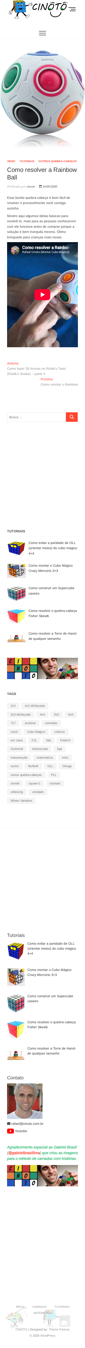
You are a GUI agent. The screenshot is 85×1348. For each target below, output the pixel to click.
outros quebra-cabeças (57, 161)
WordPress (47, 1335)
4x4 (42, 714)
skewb (15, 783)
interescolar (40, 749)
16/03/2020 (49, 186)
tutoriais (55, 783)
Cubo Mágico (36, 732)
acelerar (30, 723)
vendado (38, 792)
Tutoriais (27, 161)
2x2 (13, 705)
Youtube (21, 1131)
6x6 (70, 714)
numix (15, 766)
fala (48, 740)
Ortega (67, 766)
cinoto (30, 186)
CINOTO (21, 1329)
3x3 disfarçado (21, 714)
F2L (34, 740)
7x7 (13, 723)
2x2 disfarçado (35, 705)
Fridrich (65, 740)
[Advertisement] (42, 473)
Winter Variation (21, 800)
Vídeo (11, 161)
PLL (53, 775)
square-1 (34, 783)
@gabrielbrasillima (24, 1153)
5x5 (56, 714)
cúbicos (59, 732)
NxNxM (33, 766)
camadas (51, 723)
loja (59, 749)
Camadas (39, 1306)
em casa (16, 740)
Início (20, 1306)
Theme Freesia (59, 1329)
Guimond (17, 749)
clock (14, 732)
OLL (50, 766)
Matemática (43, 1313)
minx (65, 757)
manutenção (19, 757)
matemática (45, 757)
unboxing (17, 792)
